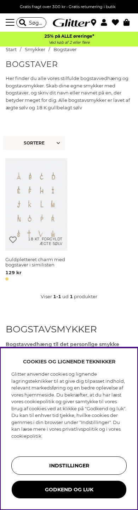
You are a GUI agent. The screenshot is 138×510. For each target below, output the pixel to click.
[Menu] (11, 22)
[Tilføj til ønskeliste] (13, 240)
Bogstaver (65, 49)
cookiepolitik (26, 436)
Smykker (35, 49)
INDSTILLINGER (69, 465)
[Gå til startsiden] (69, 22)
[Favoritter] (117, 22)
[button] (106, 22)
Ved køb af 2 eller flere (69, 42)
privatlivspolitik (80, 429)
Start (11, 49)
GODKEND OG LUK (69, 489)
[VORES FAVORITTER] (35, 143)
